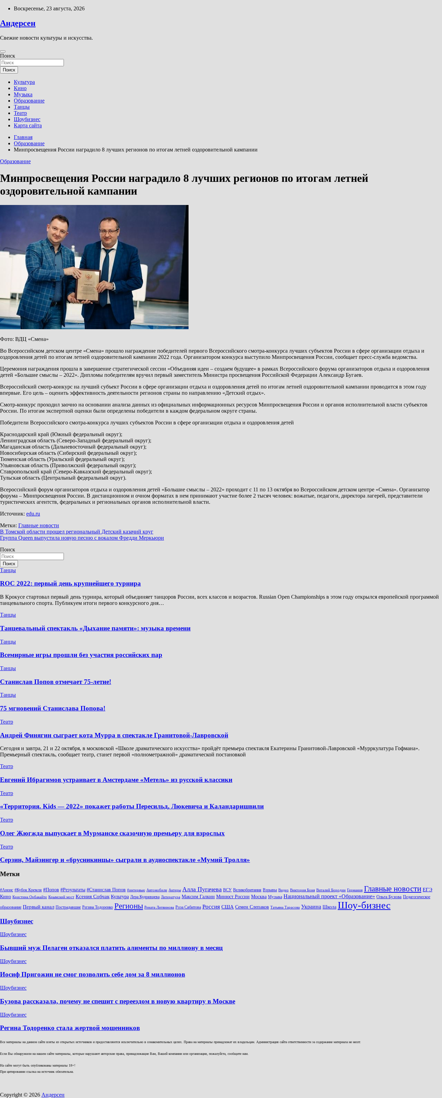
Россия (211, 906)
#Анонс (6, 890)
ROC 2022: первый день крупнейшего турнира (70, 583)
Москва (259, 896)
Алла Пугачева (202, 889)
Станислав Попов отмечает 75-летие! (55, 681)
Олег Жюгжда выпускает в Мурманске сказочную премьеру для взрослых (112, 833)
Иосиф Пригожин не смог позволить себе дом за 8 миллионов (92, 974)
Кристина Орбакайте (29, 897)
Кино (20, 88)
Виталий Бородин (331, 890)
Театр (20, 113)
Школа (329, 907)
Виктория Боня (302, 890)
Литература (170, 897)
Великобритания (247, 890)
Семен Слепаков (252, 907)
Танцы (22, 107)
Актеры (175, 890)
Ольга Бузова (389, 896)
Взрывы (270, 890)
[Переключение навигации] (3, 51)
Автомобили (156, 890)
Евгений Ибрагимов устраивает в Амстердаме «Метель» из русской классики (116, 779)
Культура (24, 82)
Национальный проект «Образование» (329, 896)
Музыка (23, 94)
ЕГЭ (427, 889)
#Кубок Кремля (28, 890)
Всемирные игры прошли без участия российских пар (81, 654)
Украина (311, 906)
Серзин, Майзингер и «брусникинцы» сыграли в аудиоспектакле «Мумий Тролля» (125, 859)
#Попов (51, 889)
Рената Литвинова (159, 907)
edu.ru (33, 514)
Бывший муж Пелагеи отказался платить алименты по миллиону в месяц (111, 947)
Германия (355, 890)
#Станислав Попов (106, 889)
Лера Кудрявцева (145, 896)
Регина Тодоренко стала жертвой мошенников (70, 1027)
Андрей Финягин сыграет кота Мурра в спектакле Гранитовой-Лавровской (114, 735)
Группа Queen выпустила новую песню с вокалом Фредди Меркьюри (82, 538)
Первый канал (38, 907)
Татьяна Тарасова (285, 907)
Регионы (128, 905)
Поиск (7, 56)
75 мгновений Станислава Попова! (52, 708)
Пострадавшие (68, 907)
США (227, 907)
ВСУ (227, 890)
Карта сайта (28, 125)
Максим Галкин (198, 896)
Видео (283, 890)
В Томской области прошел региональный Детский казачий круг (76, 532)
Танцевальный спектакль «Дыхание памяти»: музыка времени (95, 628)
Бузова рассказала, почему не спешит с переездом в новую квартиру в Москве (117, 1001)
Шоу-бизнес (364, 905)
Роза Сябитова (188, 907)
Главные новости (38, 525)
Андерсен (18, 23)
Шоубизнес (27, 119)
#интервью (136, 890)
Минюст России (233, 896)
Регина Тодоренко (97, 907)
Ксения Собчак (92, 896)
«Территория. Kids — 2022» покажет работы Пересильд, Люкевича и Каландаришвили (132, 806)
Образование (29, 101)
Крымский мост (61, 897)
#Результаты (72, 889)
